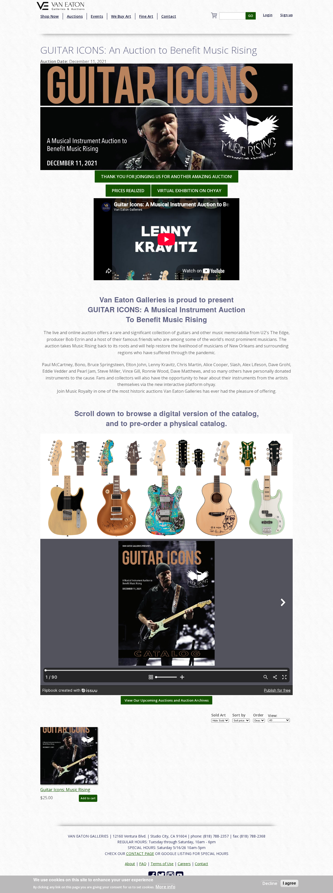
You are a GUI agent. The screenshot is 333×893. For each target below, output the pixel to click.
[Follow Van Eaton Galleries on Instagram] (171, 874)
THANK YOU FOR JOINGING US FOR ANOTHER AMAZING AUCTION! (166, 176)
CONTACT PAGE (140, 853)
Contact (168, 16)
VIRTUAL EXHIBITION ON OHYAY (189, 190)
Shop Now (49, 16)
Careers (184, 863)
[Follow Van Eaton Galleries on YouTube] (180, 874)
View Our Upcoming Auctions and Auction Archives (167, 700)
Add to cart (88, 798)
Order (258, 715)
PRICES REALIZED (128, 190)
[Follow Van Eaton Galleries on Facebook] (152, 874)
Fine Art (146, 16)
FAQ (142, 863)
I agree (289, 883)
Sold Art (218, 715)
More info (165, 887)
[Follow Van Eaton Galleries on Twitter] (161, 874)
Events (97, 16)
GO (250, 16)
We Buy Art (121, 16)
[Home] (60, 5)
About (130, 863)
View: (272, 715)
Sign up (286, 15)
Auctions (75, 16)
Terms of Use (162, 863)
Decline (269, 883)
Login (267, 15)
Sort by (239, 715)
